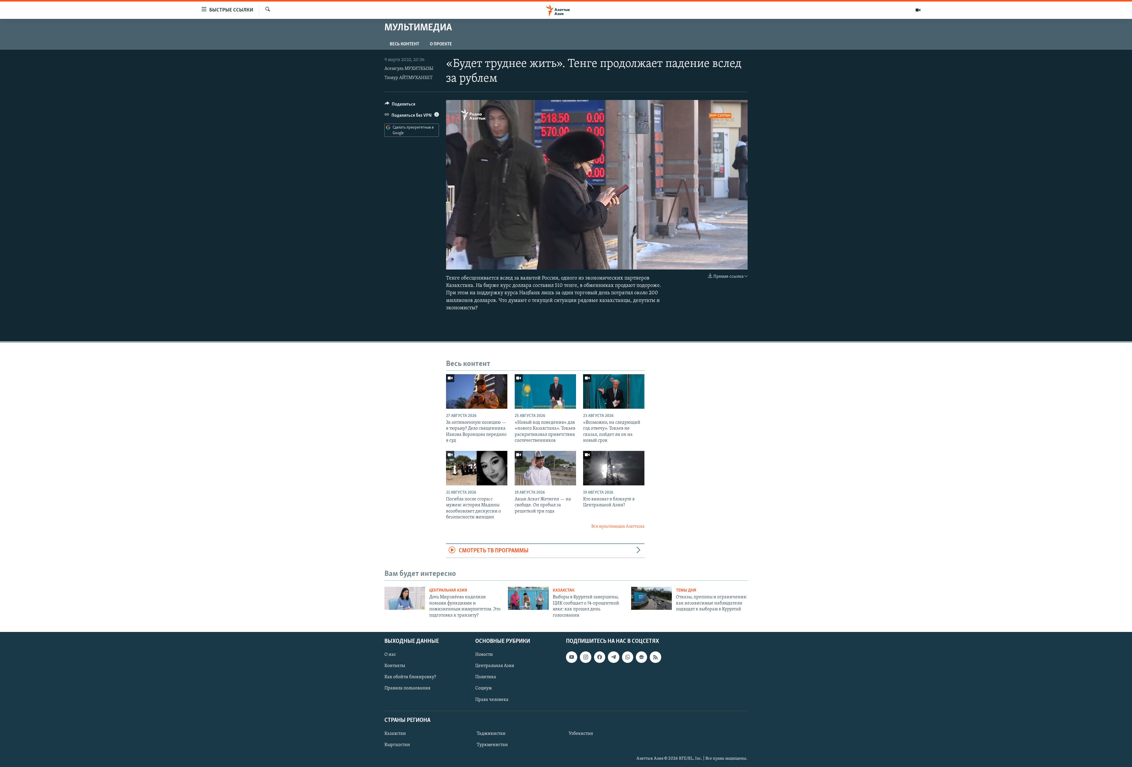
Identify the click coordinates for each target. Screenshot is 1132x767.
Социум (483, 688)
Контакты (394, 665)
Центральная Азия (448, 590)
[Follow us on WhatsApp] (627, 657)
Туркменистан (492, 745)
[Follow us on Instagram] (585, 657)
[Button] (400, 105)
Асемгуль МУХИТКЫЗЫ (408, 68)
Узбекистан (581, 733)
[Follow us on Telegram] (613, 657)
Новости (484, 654)
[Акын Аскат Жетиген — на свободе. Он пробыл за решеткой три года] (545, 468)
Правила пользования (407, 688)
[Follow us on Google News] (641, 657)
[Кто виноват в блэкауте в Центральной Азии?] (613, 468)
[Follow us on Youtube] (571, 657)
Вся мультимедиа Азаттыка (617, 526)
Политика (485, 677)
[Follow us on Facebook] (599, 657)
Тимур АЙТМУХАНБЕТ (408, 77)
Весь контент (404, 44)
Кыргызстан (397, 745)
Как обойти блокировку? (410, 677)
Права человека (492, 699)
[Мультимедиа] (918, 10)
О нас (390, 654)
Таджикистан (491, 733)
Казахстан (563, 590)
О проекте (441, 44)
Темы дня (686, 590)
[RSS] (655, 657)
